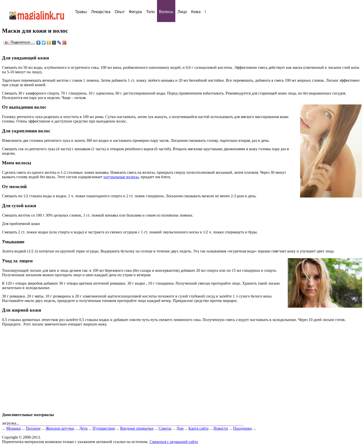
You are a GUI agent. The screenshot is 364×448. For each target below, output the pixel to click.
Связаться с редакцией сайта (174, 442)
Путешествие (104, 428)
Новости (220, 428)
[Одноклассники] (49, 42)
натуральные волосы (121, 177)
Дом (179, 428)
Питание (33, 428)
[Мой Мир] (54, 42)
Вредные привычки (137, 428)
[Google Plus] (64, 42)
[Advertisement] (182, 369)
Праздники (242, 428)
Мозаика (13, 428)
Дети (83, 428)
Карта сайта (198, 428)
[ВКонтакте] (38, 42)
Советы (164, 428)
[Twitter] (43, 42)
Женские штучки (60, 428)
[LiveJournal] (59, 42)
